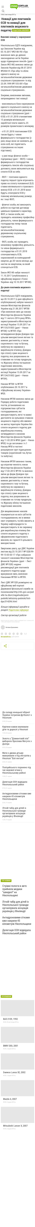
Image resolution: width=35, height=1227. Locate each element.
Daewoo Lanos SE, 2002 (14, 1072)
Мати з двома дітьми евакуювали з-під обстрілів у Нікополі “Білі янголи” (16, 756)
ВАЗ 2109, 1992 (10, 1019)
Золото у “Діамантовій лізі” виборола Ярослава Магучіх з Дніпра (17, 741)
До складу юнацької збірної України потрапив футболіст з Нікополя (17, 715)
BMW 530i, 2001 (10, 1045)
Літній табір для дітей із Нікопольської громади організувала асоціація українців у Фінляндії (14, 812)
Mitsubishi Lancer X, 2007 (15, 1125)
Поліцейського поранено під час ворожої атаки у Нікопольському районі (16, 770)
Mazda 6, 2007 (10, 1099)
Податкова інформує (18, 610)
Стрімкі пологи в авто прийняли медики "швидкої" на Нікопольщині (14, 890)
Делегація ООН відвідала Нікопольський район (14, 783)
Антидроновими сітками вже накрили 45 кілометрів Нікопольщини (16, 796)
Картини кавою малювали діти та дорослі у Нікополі (15, 728)
